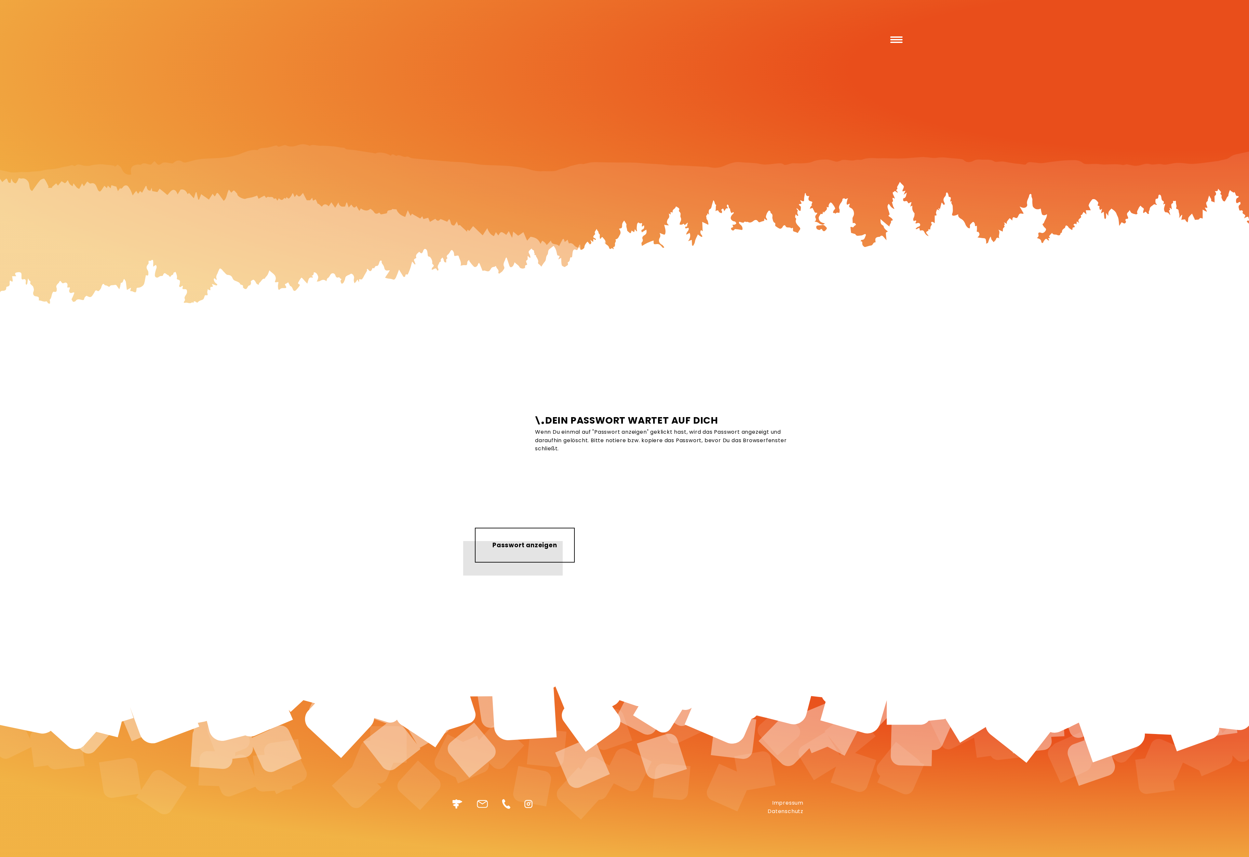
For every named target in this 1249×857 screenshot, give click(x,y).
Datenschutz (785, 811)
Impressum (787, 803)
